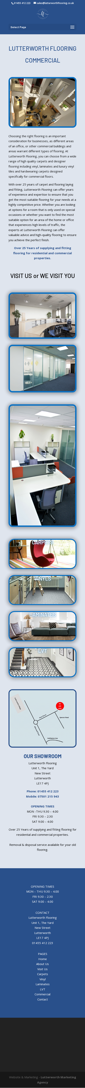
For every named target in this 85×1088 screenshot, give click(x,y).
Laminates (43, 984)
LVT (42, 989)
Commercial (42, 994)
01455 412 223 (22, 3)
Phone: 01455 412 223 (43, 791)
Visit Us (42, 969)
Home (42, 959)
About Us (42, 964)
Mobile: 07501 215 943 (42, 796)
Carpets (42, 974)
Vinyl (43, 979)
